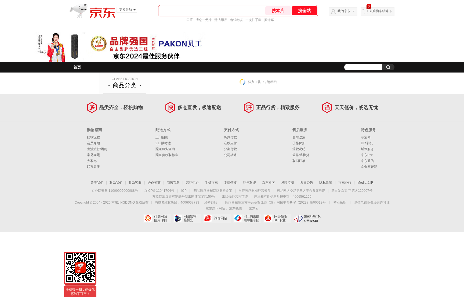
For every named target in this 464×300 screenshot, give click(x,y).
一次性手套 (253, 20)
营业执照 (340, 202)
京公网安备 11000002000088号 (115, 191)
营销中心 (192, 183)
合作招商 (154, 183)
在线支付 (230, 143)
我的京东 (344, 11)
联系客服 (93, 167)
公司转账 (230, 155)
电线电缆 (236, 20)
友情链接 (230, 183)
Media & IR (365, 183)
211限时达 (163, 143)
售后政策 (298, 137)
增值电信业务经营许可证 (372, 202)
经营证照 (210, 202)
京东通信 (367, 161)
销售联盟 (249, 183)
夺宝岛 (366, 137)
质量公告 (306, 183)
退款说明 (298, 149)
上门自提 (161, 137)
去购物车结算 (379, 11)
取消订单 (298, 161)
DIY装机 (367, 143)
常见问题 (93, 155)
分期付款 (230, 149)
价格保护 (298, 143)
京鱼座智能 (369, 167)
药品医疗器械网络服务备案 (213, 191)
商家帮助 (173, 183)
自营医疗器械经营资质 (254, 191)
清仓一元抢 (203, 20)
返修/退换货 (300, 155)
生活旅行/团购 (97, 149)
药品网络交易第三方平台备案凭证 (301, 191)
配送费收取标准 (166, 155)
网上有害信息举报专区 (247, 218)
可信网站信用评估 (157, 218)
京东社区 (268, 183)
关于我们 (96, 183)
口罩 (189, 20)
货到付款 (230, 137)
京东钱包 (235, 208)
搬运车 (269, 20)
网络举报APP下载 (277, 218)
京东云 (254, 208)
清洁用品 (220, 20)
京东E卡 (367, 155)
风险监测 (287, 183)
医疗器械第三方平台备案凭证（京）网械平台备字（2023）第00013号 (275, 202)
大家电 (92, 161)
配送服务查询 (165, 149)
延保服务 (367, 149)
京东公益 (344, 183)
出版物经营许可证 (235, 196)
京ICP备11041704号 (159, 191)
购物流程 (93, 137)
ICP (184, 191)
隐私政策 (325, 183)
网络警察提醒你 (187, 218)
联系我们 (116, 183)
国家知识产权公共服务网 (307, 218)
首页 (77, 67)
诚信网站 (217, 218)
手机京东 (211, 183)
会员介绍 (93, 143)
